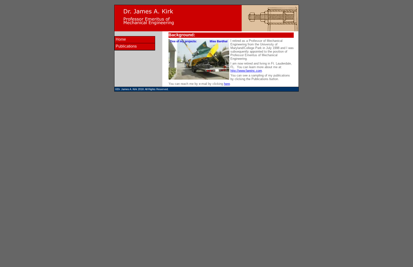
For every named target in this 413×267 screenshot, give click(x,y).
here (227, 84)
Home (121, 39)
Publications (126, 46)
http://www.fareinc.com (246, 70)
